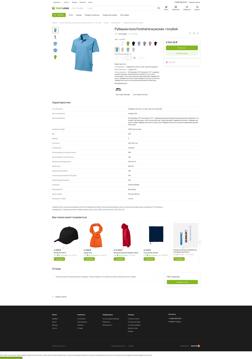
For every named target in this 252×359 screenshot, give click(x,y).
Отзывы (80, 328)
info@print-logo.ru (175, 322)
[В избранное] (190, 33)
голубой (117, 49)
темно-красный (150, 43)
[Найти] (158, 8)
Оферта (131, 346)
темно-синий (133, 43)
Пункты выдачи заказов (111, 319)
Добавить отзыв (182, 282)
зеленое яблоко (128, 43)
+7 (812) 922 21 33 (180, 2)
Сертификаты (82, 322)
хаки (122, 49)
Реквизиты (106, 322)
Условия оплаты (133, 319)
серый (144, 43)
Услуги (54, 328)
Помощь (131, 315)
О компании (81, 319)
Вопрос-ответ (133, 328)
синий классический (139, 43)
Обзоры (130, 331)
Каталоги (80, 325)
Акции (54, 322)
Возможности (107, 325)
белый (122, 43)
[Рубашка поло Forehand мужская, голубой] (85, 52)
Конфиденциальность (118, 346)
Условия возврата (134, 325)
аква (128, 49)
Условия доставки (134, 322)
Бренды (55, 325)
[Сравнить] (194, 33)
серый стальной (133, 49)
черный (155, 43)
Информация (108, 315)
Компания (81, 315)
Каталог (55, 319)
